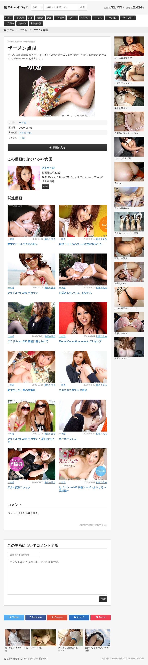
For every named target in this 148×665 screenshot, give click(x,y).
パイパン (85, 17)
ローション (111, 17)
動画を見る (59, 147)
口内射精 (20, 17)
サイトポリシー (31, 659)
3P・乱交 (98, 17)
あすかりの (25, 132)
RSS (44, 659)
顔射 (30, 17)
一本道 (23, 122)
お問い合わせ (13, 659)
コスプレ (72, 17)
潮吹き (40, 17)
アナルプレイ (127, 17)
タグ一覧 (22, 23)
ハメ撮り (59, 17)
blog (45, 186)
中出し (8, 17)
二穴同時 (9, 23)
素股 (49, 17)
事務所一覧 (36, 23)
